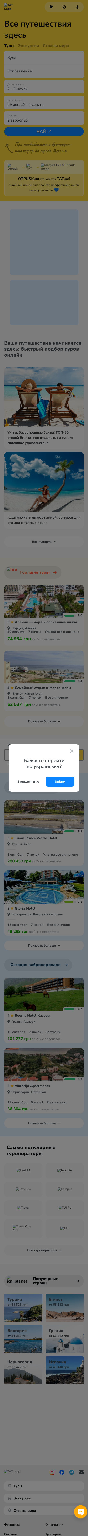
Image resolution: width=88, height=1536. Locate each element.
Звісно (60, 782)
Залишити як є (28, 782)
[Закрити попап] (71, 751)
